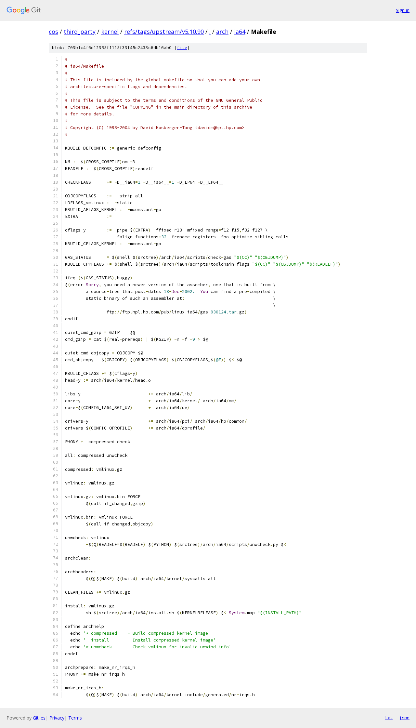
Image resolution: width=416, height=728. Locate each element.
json (404, 718)
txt (389, 718)
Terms (75, 718)
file (182, 47)
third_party (80, 31)
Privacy (56, 718)
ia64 (239, 31)
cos (53, 31)
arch (222, 31)
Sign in (403, 10)
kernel (110, 31)
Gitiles (39, 718)
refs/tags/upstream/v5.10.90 (164, 31)
